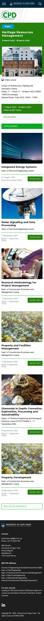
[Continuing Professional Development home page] (9, 15)
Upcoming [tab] (11, 126)
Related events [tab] (15, 506)
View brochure (9, 117)
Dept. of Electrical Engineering (13, 575)
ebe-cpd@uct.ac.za (14, 538)
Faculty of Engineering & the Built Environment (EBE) (21, 568)
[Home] (16, 525)
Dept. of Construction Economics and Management (21, 573)
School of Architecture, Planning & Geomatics (19, 580)
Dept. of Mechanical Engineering (14, 578)
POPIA (16, 616)
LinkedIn (3, 605)
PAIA (22, 616)
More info (35, 179)
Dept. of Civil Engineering (11, 570)
